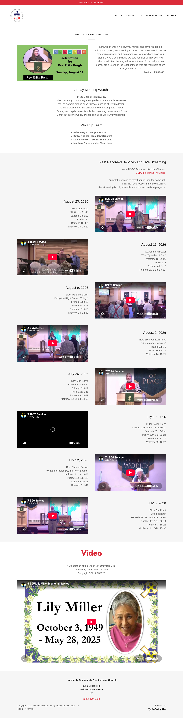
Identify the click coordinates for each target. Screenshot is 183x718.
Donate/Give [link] (154, 15)
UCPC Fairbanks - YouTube (150, 173)
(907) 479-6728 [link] (91, 699)
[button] (172, 15)
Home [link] (118, 15)
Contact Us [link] (134, 15)
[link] (16, 15)
